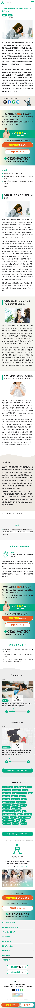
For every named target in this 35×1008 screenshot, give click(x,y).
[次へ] (28, 711)
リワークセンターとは (8, 922)
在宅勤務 (13, 817)
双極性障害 (6, 799)
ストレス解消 (16, 790)
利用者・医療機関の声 (8, 932)
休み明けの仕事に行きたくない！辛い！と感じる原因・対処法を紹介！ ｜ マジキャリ (18, 650)
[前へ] (6, 711)
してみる (17, 144)
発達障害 (14, 796)
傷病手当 (22, 796)
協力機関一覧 (28, 986)
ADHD (23, 799)
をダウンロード (17, 152)
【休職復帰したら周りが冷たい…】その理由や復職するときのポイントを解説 (18, 655)
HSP (24, 811)
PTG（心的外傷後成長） (9, 814)
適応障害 (23, 787)
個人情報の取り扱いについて (10, 986)
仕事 (29, 787)
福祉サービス (6, 950)
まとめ (5, 186)
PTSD (19, 814)
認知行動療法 (6, 790)
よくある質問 (6, 955)
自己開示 (23, 823)
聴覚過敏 (15, 823)
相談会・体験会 (6, 941)
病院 (18, 820)
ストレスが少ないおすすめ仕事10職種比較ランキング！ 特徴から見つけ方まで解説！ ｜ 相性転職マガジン (18, 660)
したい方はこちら (17, 898)
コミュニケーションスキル (19, 793)
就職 (30, 793)
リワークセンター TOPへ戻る (17, 834)
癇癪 (23, 820)
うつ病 (4, 787)
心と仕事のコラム (17, 840)
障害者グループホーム (8, 811)
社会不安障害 (6, 823)
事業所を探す (6, 936)
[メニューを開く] (32, 2)
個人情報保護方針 (20, 984)
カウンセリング (20, 802)
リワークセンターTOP (7, 840)
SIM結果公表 (6, 960)
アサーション (28, 814)
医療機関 (5, 817)
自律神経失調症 (16, 808)
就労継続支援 (15, 799)
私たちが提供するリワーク (10, 927)
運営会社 (12, 984)
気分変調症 (6, 796)
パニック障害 (6, 805)
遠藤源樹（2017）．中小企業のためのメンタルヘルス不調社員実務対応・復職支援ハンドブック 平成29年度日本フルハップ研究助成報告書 (18, 532)
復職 (10, 15)
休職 (4, 15)
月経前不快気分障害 (8, 820)
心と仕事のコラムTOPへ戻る (17, 770)
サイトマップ (21, 986)
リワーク (25, 790)
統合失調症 (6, 808)
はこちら (17, 908)
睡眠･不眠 (23, 805)
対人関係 (15, 805)
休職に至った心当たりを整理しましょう (14, 173)
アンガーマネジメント (8, 802)
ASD (18, 811)
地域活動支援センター (24, 817)
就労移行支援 (6, 793)
